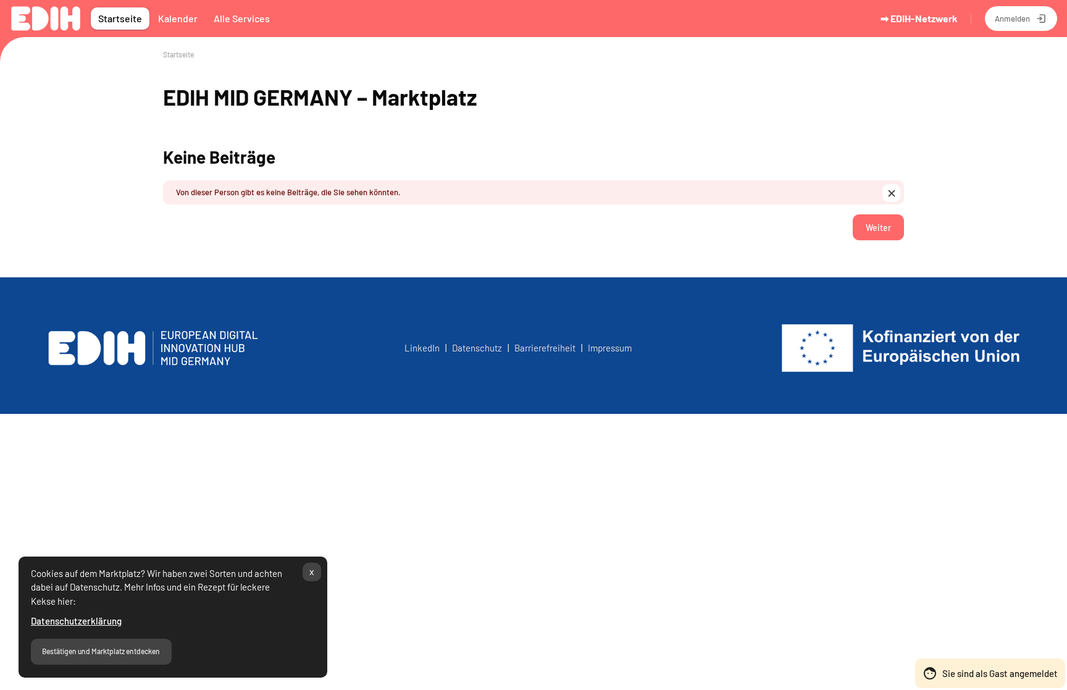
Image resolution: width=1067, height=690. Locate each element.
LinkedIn (422, 347)
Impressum (610, 347)
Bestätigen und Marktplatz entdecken (101, 651)
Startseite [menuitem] (120, 18)
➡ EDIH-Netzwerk (919, 18)
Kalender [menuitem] (178, 18)
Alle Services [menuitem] (242, 18)
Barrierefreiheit (544, 347)
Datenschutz (479, 347)
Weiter (878, 227)
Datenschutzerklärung (76, 620)
